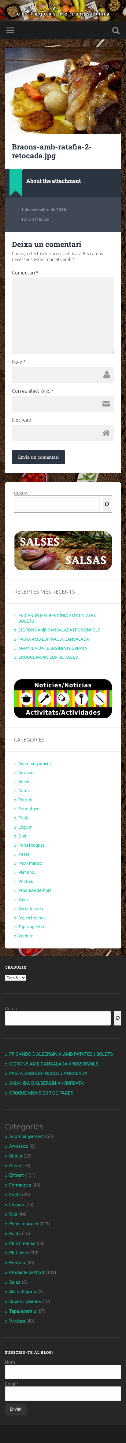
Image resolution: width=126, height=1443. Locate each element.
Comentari (25, 272)
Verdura (26, 935)
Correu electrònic (32, 390)
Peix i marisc (30, 863)
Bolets (24, 781)
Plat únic (26, 872)
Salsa (23, 899)
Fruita (24, 817)
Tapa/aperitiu (31, 926)
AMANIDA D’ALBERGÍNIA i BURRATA (52, 648)
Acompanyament (34, 763)
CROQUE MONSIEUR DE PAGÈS (48, 657)
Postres (25, 881)
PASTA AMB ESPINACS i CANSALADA (53, 639)
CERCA (21, 493)
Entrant (25, 799)
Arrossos (26, 772)
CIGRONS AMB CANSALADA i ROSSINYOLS (59, 630)
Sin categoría (30, 908)
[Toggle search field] (116, 30)
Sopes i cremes (32, 917)
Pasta (24, 854)
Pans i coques (31, 845)
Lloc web (21, 420)
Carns (24, 790)
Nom (19, 361)
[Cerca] (106, 504)
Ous (22, 836)
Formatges (28, 808)
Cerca (11, 1008)
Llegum (25, 827)
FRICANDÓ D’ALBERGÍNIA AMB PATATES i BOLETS (61, 1054)
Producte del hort (34, 890)
